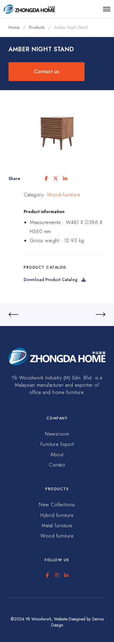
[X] (55, 178)
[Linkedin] (65, 178)
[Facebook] (46, 178)
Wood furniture (63, 194)
